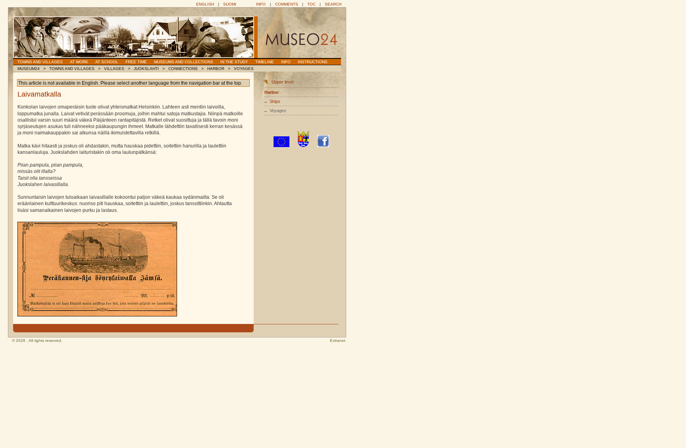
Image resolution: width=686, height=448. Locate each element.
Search (333, 4)
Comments (286, 4)
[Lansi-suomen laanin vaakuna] (303, 145)
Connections (183, 68)
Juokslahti (146, 68)
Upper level (282, 82)
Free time (136, 62)
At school (106, 62)
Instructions (313, 62)
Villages (114, 68)
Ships (275, 101)
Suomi (229, 4)
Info (261, 4)
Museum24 (28, 68)
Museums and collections (183, 62)
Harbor (215, 68)
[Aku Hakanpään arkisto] (97, 269)
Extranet (337, 340)
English (205, 4)
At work (79, 62)
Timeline (264, 62)
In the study (234, 62)
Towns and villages (40, 62)
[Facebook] (323, 145)
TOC (311, 4)
